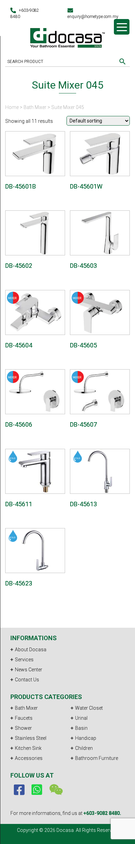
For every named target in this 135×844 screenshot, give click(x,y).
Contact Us (27, 679)
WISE (81, 840)
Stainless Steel (30, 738)
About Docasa (30, 649)
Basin (81, 728)
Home (12, 107)
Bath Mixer (35, 107)
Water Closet (89, 708)
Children (84, 748)
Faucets (24, 718)
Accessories (29, 758)
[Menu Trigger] (121, 27)
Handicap (85, 738)
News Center (28, 669)
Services (24, 659)
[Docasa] (67, 36)
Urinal (81, 718)
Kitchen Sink (28, 748)
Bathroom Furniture (96, 758)
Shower (23, 728)
